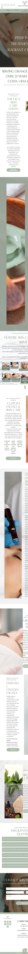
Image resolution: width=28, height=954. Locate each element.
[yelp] (8, 5)
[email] (11, 5)
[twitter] (5, 5)
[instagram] (8, 922)
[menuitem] (8, 10)
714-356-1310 (23, 926)
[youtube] (8, 924)
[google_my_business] (2, 7)
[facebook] (2, 5)
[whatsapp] (14, 5)
